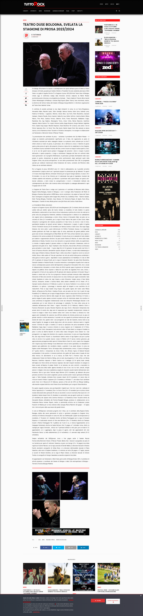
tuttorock (37, 35)
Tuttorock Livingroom (101, 247)
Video (96, 249)
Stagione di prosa (50, 539)
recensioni (98, 245)
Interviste (98, 236)
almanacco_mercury (100, 229)
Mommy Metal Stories (101, 238)
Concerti (98, 99)
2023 (39, 539)
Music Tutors (99, 240)
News (25, 20)
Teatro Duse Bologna (61, 539)
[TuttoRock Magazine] (34, 4)
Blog (96, 232)
